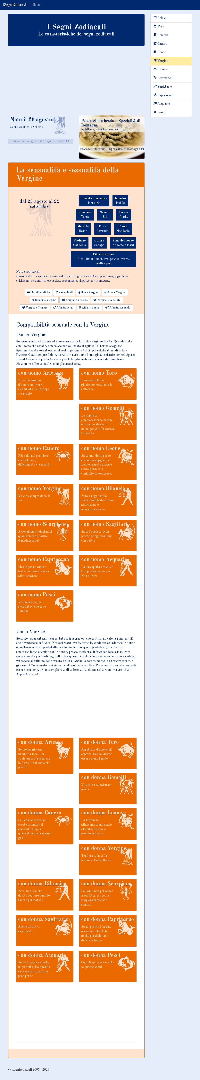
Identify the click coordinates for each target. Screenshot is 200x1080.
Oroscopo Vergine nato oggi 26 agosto (39, 141)
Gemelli (162, 35)
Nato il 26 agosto (31, 120)
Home (37, 4)
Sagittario (164, 86)
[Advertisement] (76, 80)
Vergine (162, 61)
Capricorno (164, 95)
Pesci (160, 112)
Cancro (162, 43)
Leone (161, 52)
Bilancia (163, 69)
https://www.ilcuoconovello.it (104, 129)
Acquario (163, 103)
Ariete (161, 18)
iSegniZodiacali (15, 5)
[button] (38, 292)
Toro (160, 26)
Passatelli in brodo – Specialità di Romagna (110, 149)
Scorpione (164, 78)
